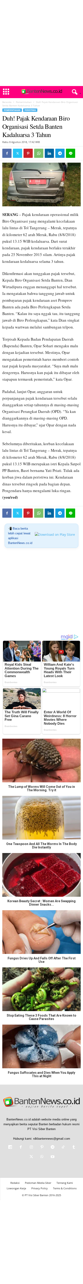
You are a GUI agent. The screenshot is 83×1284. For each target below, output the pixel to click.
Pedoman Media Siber (38, 1182)
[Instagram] (31, 1147)
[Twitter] (17, 153)
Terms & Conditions (65, 1188)
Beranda (7, 102)
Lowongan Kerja (16, 1188)
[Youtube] (52, 1157)
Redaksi (15, 1182)
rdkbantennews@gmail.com (51, 1138)
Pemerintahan (24, 102)
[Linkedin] (49, 153)
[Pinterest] (28, 153)
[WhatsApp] (38, 153)
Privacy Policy (39, 1188)
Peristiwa (30, 110)
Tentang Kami (64, 1182)
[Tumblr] (73, 1147)
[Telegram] (60, 153)
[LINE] (70, 153)
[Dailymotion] (10, 1147)
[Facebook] (7, 153)
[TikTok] (63, 1147)
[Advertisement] (41, 43)
